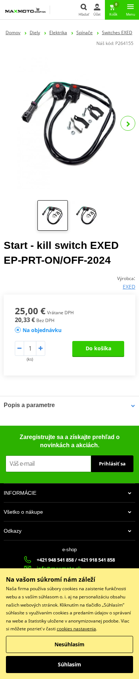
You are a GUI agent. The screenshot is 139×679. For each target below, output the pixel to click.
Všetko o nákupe (23, 512)
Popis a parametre (29, 405)
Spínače (84, 32)
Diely (35, 32)
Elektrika (58, 32)
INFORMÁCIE (20, 493)
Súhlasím (69, 664)
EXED (129, 286)
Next (127, 123)
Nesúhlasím (69, 644)
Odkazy (12, 531)
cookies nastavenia (76, 629)
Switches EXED (117, 32)
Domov (13, 32)
